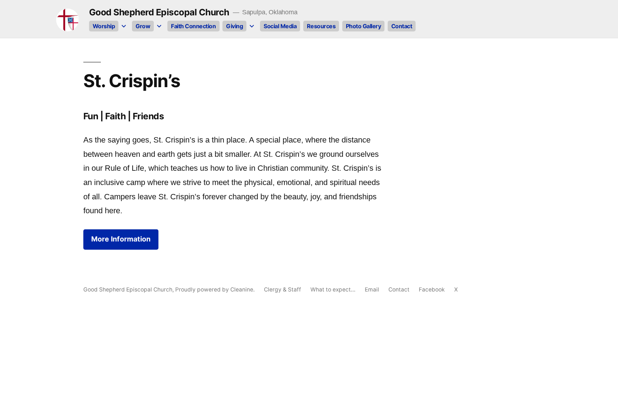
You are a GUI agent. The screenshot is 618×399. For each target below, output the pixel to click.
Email (372, 289)
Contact (401, 26)
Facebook (432, 289)
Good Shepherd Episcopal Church (159, 12)
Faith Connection (193, 26)
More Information (121, 239)
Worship (104, 26)
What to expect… (332, 289)
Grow (143, 26)
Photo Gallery (363, 26)
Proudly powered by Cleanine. (215, 289)
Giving (234, 26)
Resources (321, 26)
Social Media (280, 26)
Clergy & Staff (282, 289)
